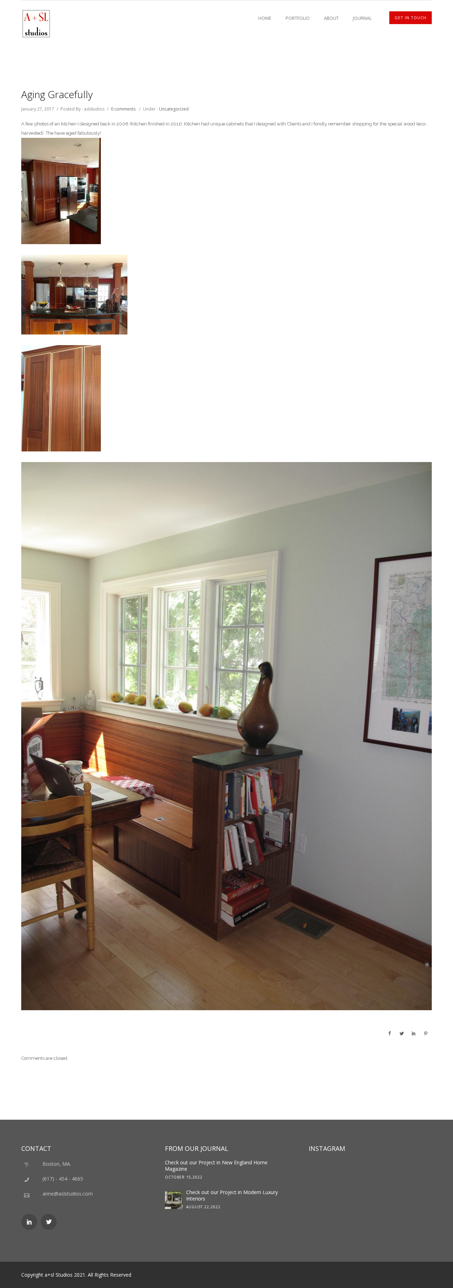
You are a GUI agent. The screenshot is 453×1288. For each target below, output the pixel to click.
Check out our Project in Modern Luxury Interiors (232, 1195)
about (331, 18)
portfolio (298, 18)
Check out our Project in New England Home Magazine (216, 1165)
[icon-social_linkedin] (31, 1222)
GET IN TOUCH (410, 17)
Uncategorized (174, 109)
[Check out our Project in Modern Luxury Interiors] (174, 1200)
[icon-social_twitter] (49, 1222)
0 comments (123, 109)
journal (362, 18)
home (264, 18)
